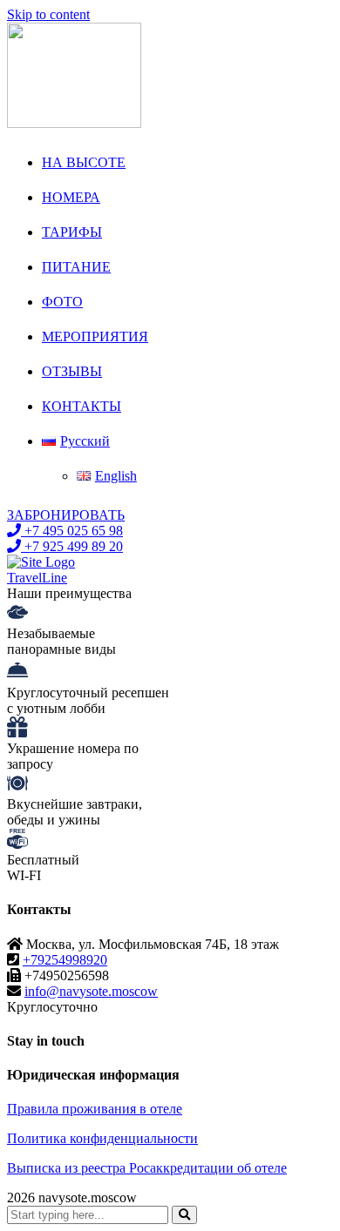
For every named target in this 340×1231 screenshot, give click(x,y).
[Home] (41, 562)
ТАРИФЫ (72, 232)
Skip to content (48, 14)
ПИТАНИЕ (76, 266)
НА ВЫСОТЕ (84, 162)
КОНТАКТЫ (81, 406)
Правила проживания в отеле (94, 1108)
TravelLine (37, 577)
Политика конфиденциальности (102, 1138)
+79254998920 (65, 959)
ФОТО (62, 301)
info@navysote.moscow (91, 991)
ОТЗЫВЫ (72, 371)
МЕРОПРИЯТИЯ (95, 336)
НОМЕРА (71, 197)
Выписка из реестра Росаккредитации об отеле (147, 1167)
